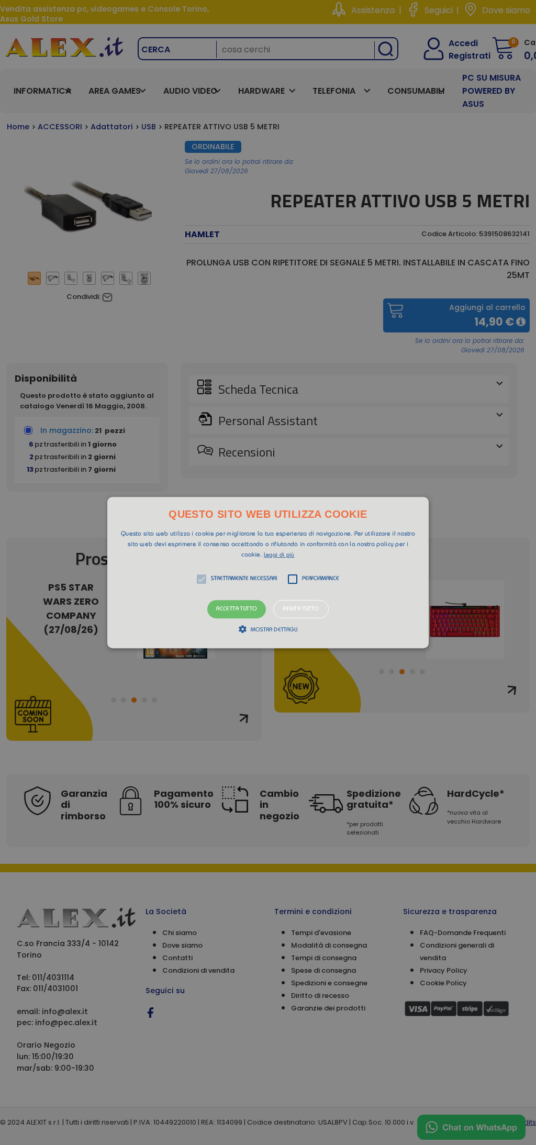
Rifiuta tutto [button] (301, 609)
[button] (268, 573)
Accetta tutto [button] (236, 609)
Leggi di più (279, 555)
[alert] (268, 572)
